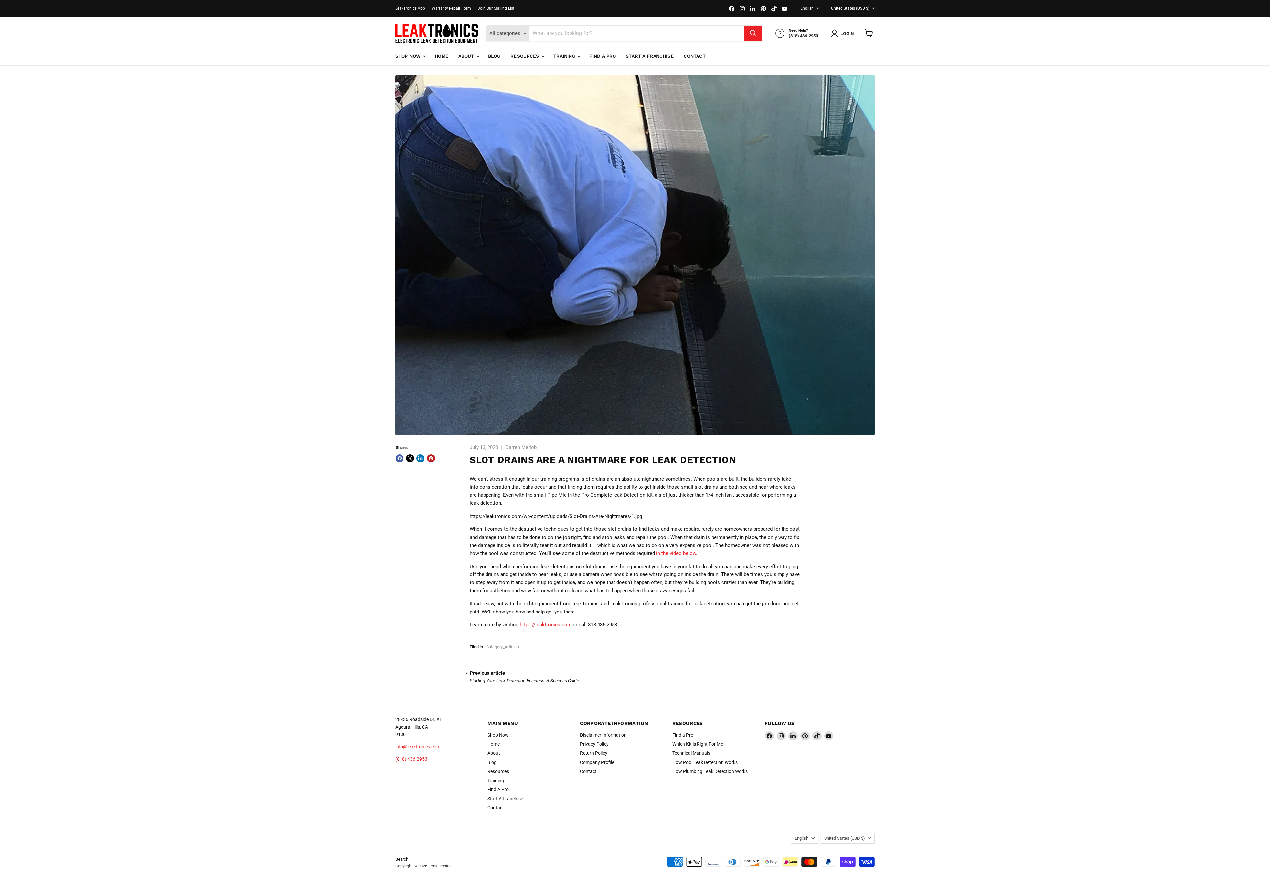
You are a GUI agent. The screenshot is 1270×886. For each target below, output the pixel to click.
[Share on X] (410, 458)
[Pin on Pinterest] (431, 458)
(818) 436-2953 (411, 759)
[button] (844, 33)
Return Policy (593, 753)
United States (850, 8)
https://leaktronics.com (546, 625)
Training (565, 56)
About (467, 56)
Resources (525, 56)
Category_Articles (502, 646)
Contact (695, 56)
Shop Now (408, 56)
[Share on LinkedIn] (420, 458)
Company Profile (597, 762)
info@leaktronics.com (417, 746)
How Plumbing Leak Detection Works (710, 771)
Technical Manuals (691, 753)
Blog (494, 56)
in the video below (676, 553)
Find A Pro (602, 56)
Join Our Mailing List (496, 8)
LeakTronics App (410, 8)
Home (441, 56)
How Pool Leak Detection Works (705, 762)
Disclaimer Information (603, 735)
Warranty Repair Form (451, 8)
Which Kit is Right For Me (697, 744)
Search (401, 859)
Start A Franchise (649, 56)
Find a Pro (682, 735)
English (807, 8)
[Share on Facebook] (399, 458)
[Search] (753, 33)
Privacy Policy (594, 744)
